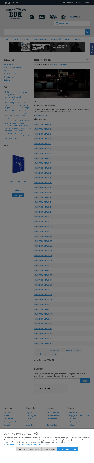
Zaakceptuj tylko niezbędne (28, 449)
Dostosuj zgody (49, 449)
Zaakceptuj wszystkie (67, 449)
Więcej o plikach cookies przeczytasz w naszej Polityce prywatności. (28, 444)
